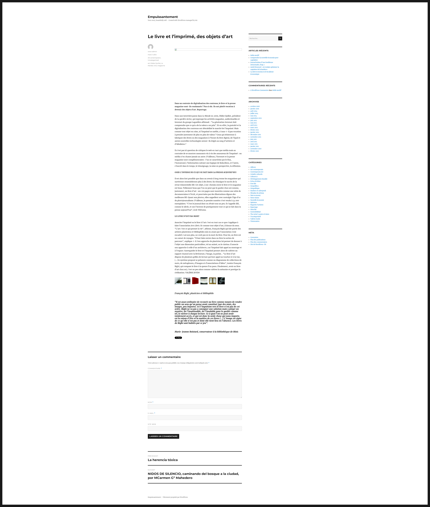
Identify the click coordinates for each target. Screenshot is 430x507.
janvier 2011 (254, 146)
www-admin (152, 51)
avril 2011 (253, 142)
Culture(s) (254, 177)
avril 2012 (253, 125)
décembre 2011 (255, 135)
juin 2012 (253, 120)
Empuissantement (163, 17)
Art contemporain (154, 58)
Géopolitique (254, 188)
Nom (150, 402)
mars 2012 (254, 128)
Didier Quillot (155, 63)
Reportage (254, 207)
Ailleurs (253, 167)
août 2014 (253, 111)
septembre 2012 (256, 118)
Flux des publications (258, 240)
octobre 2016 (255, 106)
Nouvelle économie (257, 200)
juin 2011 (253, 139)
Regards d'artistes (256, 205)
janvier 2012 (254, 132)
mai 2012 (253, 123)
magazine (161, 65)
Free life (253, 184)
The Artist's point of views (259, 214)
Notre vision (254, 198)
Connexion (254, 237)
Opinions (253, 202)
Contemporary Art (256, 172)
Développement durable (258, 179)
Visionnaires (254, 221)
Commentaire (155, 368)
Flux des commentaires (258, 242)
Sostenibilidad (255, 212)
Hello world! (254, 55)
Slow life (253, 209)
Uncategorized (153, 60)
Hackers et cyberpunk (258, 191)
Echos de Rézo (255, 181)
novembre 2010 (255, 149)
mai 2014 (253, 116)
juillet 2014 (254, 113)
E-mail (151, 413)
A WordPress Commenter (259, 90)
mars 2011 (254, 144)
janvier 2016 (254, 109)
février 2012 (254, 130)
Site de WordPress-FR (258, 244)
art (149, 63)
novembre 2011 (255, 137)
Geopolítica (254, 186)
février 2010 (254, 151)
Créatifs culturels (256, 174)
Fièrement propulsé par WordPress (175, 497)
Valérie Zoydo (255, 219)
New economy (255, 195)
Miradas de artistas (257, 193)
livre (155, 65)
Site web (152, 424)
